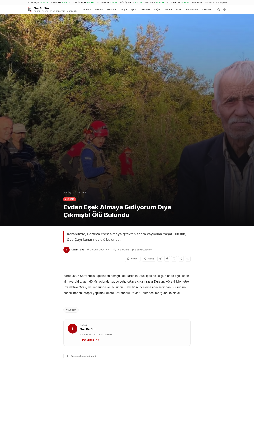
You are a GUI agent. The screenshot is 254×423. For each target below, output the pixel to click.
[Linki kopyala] (188, 259)
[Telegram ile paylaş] (181, 259)
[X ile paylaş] (160, 259)
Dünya (123, 9)
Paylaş (151, 258)
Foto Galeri (192, 9)
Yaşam (168, 9)
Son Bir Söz (77, 249)
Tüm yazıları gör (88, 340)
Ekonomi (111, 9)
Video (179, 9)
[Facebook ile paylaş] (167, 259)
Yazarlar (206, 9)
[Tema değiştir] (224, 9)
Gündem (86, 9)
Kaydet (134, 258)
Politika (99, 9)
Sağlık (157, 9)
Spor (133, 9)
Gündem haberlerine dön (83, 356)
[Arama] (218, 9)
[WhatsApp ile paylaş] (174, 259)
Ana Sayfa (68, 192)
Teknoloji (145, 9)
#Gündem (71, 309)
